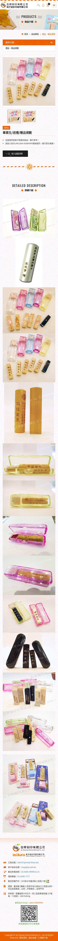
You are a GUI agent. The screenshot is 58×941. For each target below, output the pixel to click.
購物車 (49, 4)
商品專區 (35, 34)
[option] (29, 81)
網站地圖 (32, 937)
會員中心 (43, 5)
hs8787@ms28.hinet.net (28, 862)
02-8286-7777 (24, 876)
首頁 (26, 34)
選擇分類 (9, 42)
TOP (51, 938)
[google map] (47, 881)
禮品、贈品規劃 (48, 34)
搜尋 (38, 5)
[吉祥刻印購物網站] (14, 6)
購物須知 (23, 937)
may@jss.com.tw (28, 867)
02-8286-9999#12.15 (30, 871)
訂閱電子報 (43, 937)
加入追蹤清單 (17, 153)
